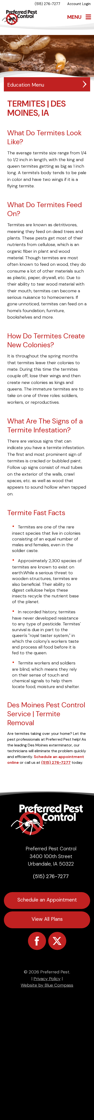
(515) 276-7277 (56, 762)
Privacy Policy (47, 979)
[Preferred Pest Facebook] (37, 941)
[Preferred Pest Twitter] (57, 941)
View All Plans (47, 919)
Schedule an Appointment (47, 899)
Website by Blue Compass (47, 985)
